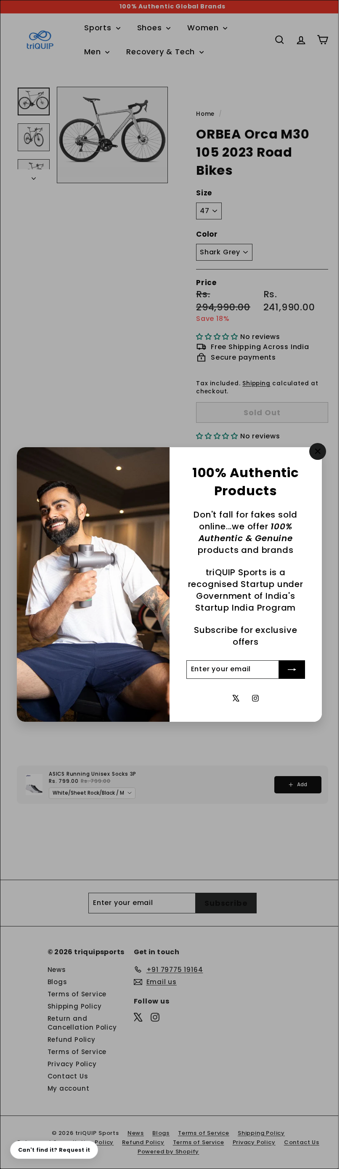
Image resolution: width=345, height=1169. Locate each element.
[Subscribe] (292, 669)
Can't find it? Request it (54, 1149)
